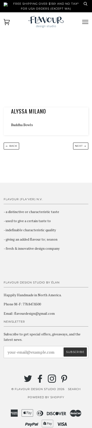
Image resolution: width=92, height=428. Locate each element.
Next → (80, 146)
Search (74, 389)
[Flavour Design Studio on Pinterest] (64, 381)
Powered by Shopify (46, 397)
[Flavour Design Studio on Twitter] (28, 381)
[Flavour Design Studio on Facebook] (40, 381)
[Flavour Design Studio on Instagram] (52, 381)
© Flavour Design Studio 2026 (38, 389)
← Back (11, 146)
